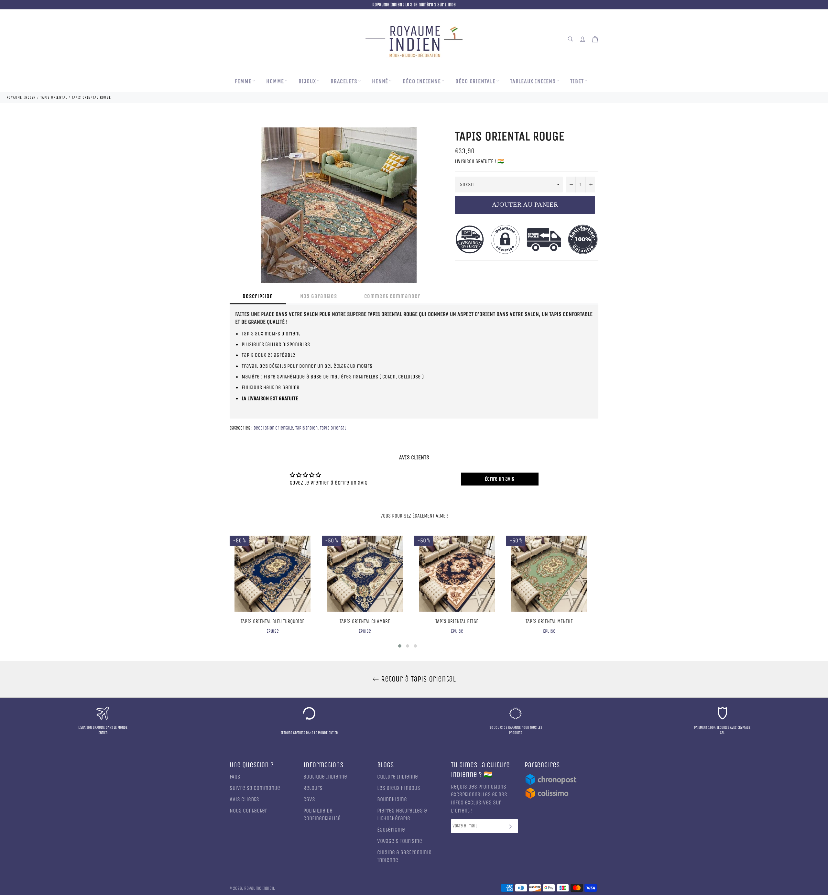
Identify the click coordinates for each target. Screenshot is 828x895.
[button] (400, 646)
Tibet (577, 81)
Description (258, 296)
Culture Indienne (397, 776)
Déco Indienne (422, 81)
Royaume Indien (259, 888)
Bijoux (307, 81)
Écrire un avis (499, 479)
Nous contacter (248, 810)
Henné (380, 81)
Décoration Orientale (273, 428)
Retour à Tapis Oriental (417, 678)
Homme (275, 81)
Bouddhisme (392, 799)
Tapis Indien (306, 428)
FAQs (235, 776)
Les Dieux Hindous (398, 788)
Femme (243, 81)
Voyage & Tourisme (399, 841)
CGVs (309, 799)
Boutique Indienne (325, 776)
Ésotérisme (391, 829)
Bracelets (344, 81)
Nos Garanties (318, 296)
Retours (312, 788)
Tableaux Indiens (533, 81)
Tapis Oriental (333, 428)
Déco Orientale (475, 81)
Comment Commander (392, 296)
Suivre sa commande (255, 788)
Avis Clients (244, 799)
